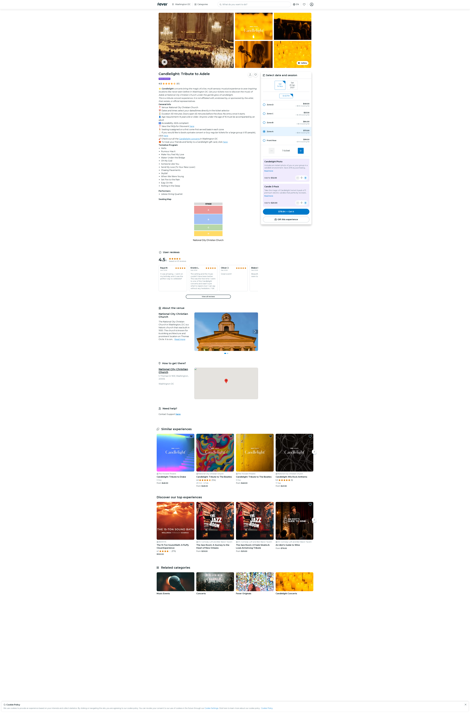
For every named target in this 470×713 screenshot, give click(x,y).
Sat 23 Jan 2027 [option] (292, 85)
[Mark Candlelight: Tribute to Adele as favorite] (255, 74)
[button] (286, 104)
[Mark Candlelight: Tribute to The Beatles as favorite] (231, 436)
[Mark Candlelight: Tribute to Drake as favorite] (191, 436)
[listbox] (286, 85)
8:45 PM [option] (286, 96)
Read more (179, 339)
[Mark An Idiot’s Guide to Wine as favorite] (310, 504)
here (192, 126)
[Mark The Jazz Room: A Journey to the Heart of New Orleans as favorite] (231, 504)
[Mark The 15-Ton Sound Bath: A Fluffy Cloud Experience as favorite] (191, 504)
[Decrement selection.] (272, 151)
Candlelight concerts (189, 139)
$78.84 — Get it (286, 211)
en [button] (297, 4)
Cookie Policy (267, 708)
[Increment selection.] (301, 151)
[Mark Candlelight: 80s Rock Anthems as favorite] (310, 436)
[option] (286, 104)
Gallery (304, 63)
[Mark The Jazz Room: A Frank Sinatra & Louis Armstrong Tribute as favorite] (270, 504)
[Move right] (314, 451)
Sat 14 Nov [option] (280, 85)
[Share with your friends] (250, 74)
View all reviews (208, 296)
